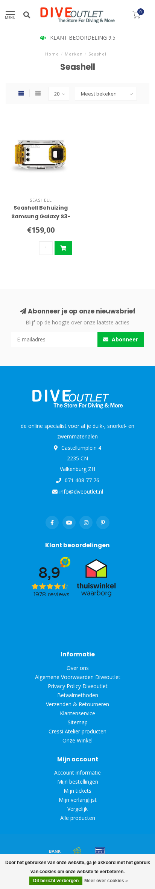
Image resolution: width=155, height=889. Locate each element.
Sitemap (78, 722)
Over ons (78, 667)
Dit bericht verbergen (56, 880)
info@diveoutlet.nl (81, 491)
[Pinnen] (100, 851)
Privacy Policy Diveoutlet (78, 686)
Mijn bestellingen (77, 781)
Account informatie (77, 772)
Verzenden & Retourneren (77, 704)
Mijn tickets (77, 790)
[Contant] (77, 851)
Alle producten (77, 817)
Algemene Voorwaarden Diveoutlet (77, 677)
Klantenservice (77, 713)
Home (52, 54)
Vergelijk (77, 808)
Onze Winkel (77, 740)
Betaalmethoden (77, 695)
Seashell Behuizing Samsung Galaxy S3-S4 (40, 216)
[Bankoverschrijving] (55, 851)
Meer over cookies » (106, 880)
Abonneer (124, 339)
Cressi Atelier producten (77, 731)
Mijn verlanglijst (78, 799)
